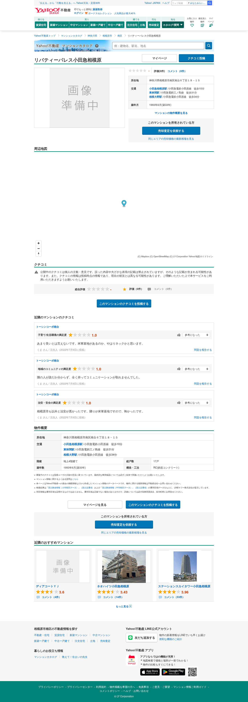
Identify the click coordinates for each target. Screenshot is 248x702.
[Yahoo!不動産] (53, 9)
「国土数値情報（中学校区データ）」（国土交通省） (124, 487)
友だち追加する (145, 637)
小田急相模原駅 (158, 88)
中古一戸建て (115, 25)
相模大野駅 (155, 96)
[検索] (209, 3)
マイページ (159, 58)
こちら (75, 478)
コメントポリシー (109, 691)
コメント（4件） (51, 597)
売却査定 (154, 25)
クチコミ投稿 (196, 58)
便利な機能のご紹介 (170, 639)
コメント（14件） (113, 597)
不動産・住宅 (41, 635)
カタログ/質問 (171, 25)
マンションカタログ (45, 657)
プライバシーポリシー (51, 687)
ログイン (79, 13)
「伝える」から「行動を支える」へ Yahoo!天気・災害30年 (69, 3)
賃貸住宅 (41, 25)
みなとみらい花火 (198, 2)
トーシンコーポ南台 (47, 326)
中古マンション (79, 25)
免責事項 (144, 687)
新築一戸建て (98, 25)
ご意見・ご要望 (161, 687)
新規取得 (97, 9)
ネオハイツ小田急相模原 (113, 586)
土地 (142, 25)
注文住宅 (132, 25)
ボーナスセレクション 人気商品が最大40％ (112, 13)
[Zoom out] (38, 248)
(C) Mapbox (143, 256)
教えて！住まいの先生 (75, 657)
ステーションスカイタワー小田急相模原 (184, 586)
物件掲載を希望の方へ (122, 687)
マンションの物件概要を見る (171, 113)
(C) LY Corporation (179, 256)
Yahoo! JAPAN (152, 3)
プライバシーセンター (80, 687)
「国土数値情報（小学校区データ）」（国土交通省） (70, 487)
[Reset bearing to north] (38, 253)
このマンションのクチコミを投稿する (124, 303)
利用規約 (101, 687)
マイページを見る (95, 505)
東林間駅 (154, 92)
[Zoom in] (38, 243)
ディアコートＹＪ (47, 586)
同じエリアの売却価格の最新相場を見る (171, 138)
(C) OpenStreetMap (159, 256)
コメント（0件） (177, 71)
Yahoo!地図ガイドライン (201, 256)
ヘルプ (165, 3)
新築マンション (59, 25)
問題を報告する (203, 349)
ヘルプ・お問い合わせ (136, 691)
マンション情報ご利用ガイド (189, 687)
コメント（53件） (174, 597)
